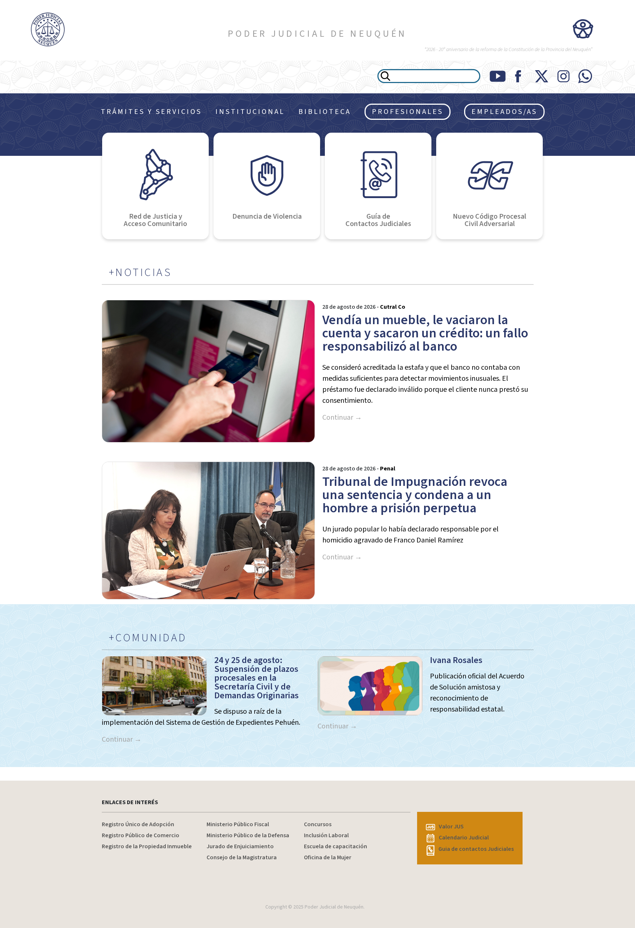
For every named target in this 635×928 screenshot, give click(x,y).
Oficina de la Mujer (327, 857)
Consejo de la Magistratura (242, 857)
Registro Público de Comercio (140, 835)
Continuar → (342, 417)
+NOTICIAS (140, 272)
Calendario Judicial (464, 838)
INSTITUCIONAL (250, 112)
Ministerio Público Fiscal (238, 824)
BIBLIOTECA (324, 112)
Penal (387, 469)
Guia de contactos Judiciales (476, 849)
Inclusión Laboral (326, 835)
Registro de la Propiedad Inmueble (147, 846)
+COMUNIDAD (148, 638)
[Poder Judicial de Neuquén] (53, 29)
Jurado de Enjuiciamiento (240, 846)
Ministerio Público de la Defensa (248, 835)
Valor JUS (451, 827)
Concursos (317, 824)
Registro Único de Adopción (138, 824)
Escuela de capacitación (335, 846)
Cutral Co (392, 307)
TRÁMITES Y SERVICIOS (151, 112)
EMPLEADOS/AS (504, 112)
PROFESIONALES (407, 112)
